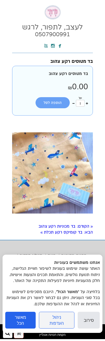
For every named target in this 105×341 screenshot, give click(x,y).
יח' (80, 98)
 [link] (53, 46)
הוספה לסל (53, 102)
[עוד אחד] (87, 103)
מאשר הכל (20, 320)
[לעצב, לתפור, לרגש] (52, 19)
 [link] (46, 46)
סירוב (89, 320)
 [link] (60, 46)
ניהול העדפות (57, 320)
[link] (52, 30)
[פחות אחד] (73, 103)
